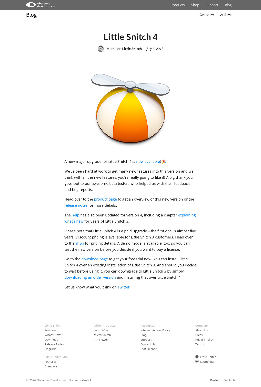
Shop (195, 5)
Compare (51, 366)
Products (178, 5)
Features (50, 330)
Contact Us (147, 344)
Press (199, 335)
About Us (201, 330)
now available (148, 161)
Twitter (123, 287)
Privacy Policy (204, 340)
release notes (75, 205)
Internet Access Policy (155, 330)
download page (94, 258)
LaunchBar (101, 330)
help (75, 215)
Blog (228, 5)
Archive (226, 14)
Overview (207, 14)
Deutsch (229, 380)
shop (79, 243)
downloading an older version (90, 277)
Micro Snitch (102, 335)
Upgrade (50, 349)
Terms (199, 344)
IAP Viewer (101, 340)
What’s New (53, 335)
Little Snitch (132, 49)
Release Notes (54, 344)
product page (105, 199)
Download (51, 340)
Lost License (148, 349)
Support (212, 5)
